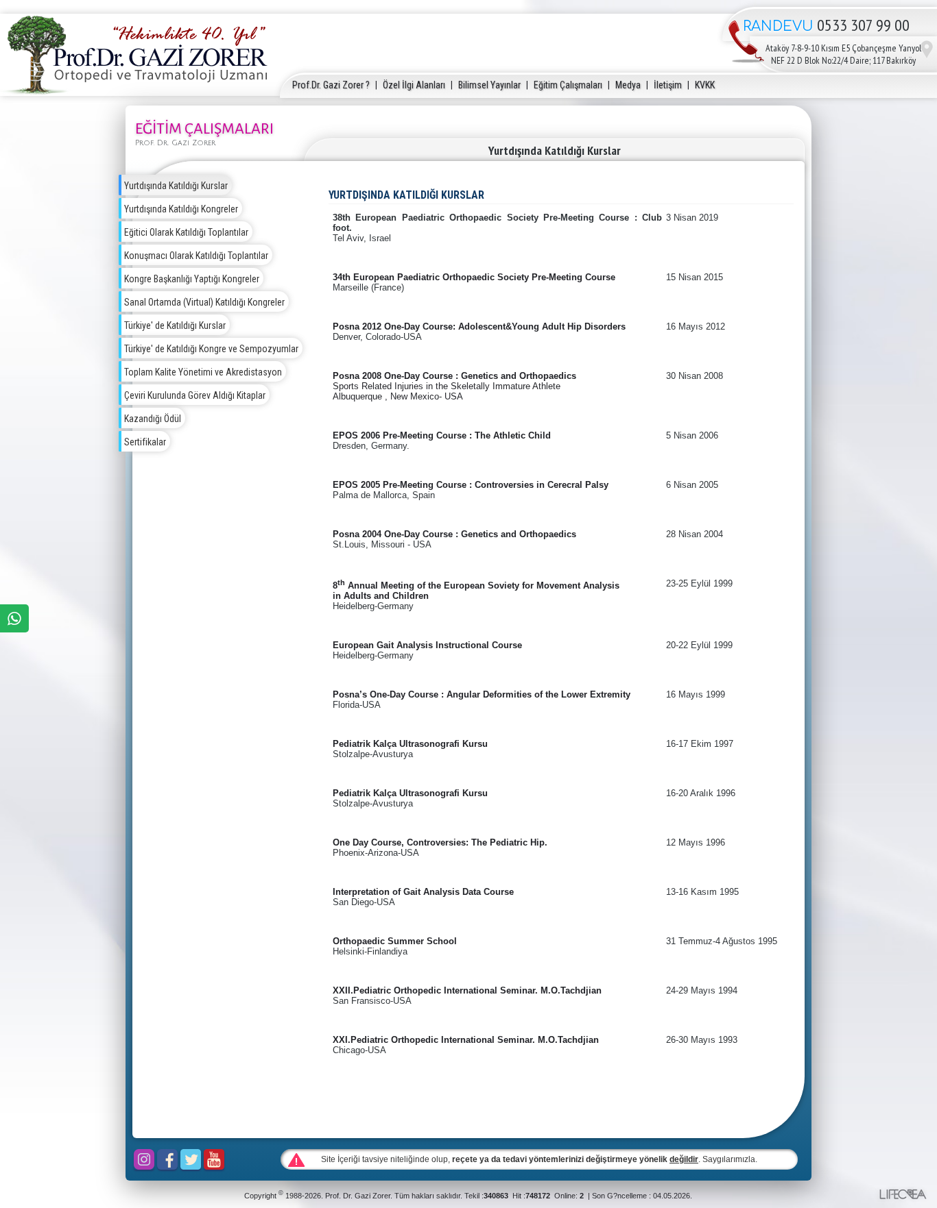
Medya (628, 84)
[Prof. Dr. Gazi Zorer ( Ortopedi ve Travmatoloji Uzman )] (136, 91)
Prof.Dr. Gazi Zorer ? (331, 84)
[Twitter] (190, 1159)
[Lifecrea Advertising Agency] (902, 1194)
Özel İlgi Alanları (414, 84)
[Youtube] (214, 1159)
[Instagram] (144, 1159)
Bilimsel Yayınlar (489, 84)
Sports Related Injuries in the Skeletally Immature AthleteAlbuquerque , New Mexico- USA (446, 391)
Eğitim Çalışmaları (568, 84)
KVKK (705, 84)
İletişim (668, 84)
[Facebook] (167, 1159)
